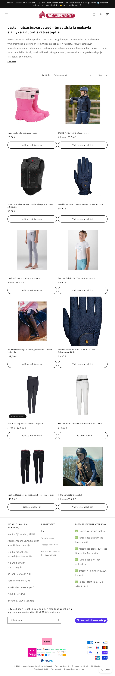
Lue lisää (11, 62)
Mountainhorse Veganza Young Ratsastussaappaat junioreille (29, 350)
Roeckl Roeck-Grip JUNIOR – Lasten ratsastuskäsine (80, 204)
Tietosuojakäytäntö (80, 666)
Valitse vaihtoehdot (32, 145)
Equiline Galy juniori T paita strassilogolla (76, 278)
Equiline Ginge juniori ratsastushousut (24, 278)
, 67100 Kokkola (25, 600)
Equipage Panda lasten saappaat (22, 133)
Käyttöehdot (96, 666)
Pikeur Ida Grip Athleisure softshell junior (25, 423)
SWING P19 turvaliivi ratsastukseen (73, 133)
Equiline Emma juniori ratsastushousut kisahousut (80, 423)
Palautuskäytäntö (62, 666)
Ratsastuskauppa (27, 666)
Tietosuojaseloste (49, 544)
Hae (43, 531)
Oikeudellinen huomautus (74, 669)
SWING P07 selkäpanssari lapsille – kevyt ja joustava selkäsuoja (30, 205)
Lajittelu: (46, 75)
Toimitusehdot (48, 538)
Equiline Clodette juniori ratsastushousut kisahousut (30, 495)
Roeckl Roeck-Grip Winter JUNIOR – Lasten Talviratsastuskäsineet (76, 350)
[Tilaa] (58, 620)
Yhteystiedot (56, 669)
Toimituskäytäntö (41, 669)
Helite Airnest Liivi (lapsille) (70, 495)
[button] (6, 15)
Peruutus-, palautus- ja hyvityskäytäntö (52, 553)
